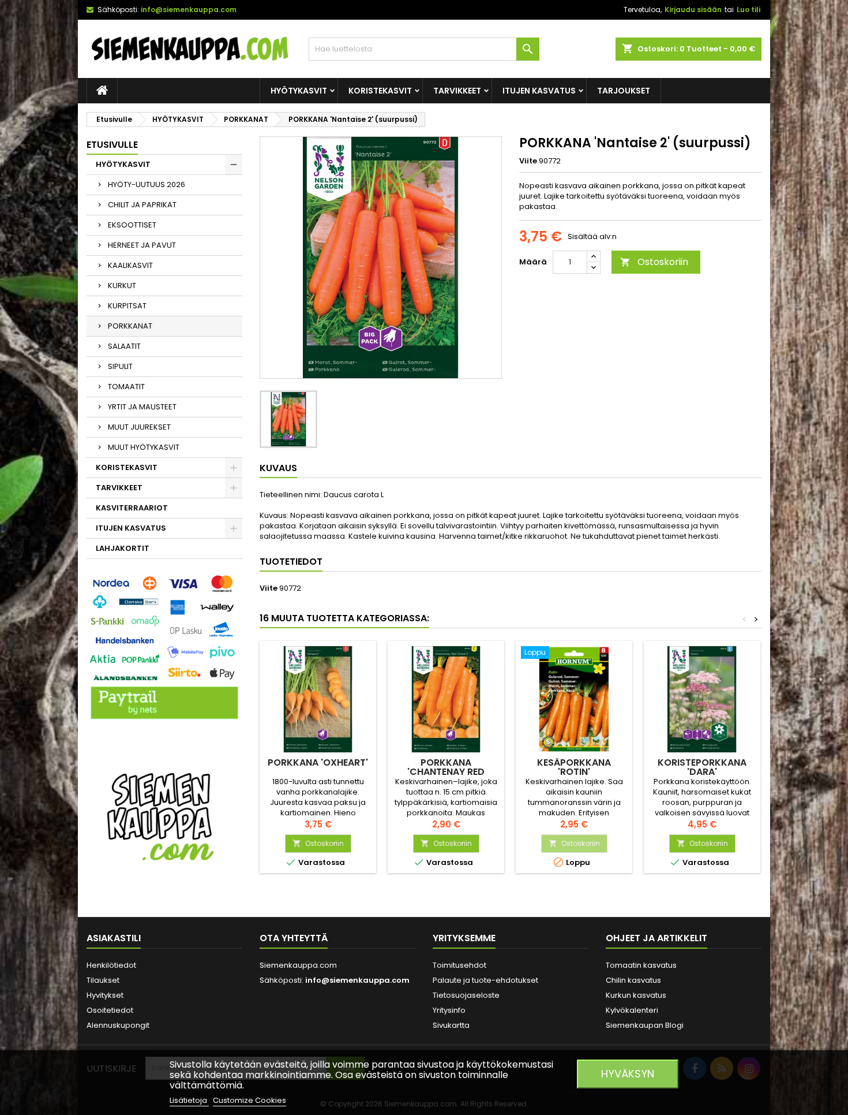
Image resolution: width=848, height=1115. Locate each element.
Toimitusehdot (459, 965)
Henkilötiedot (111, 965)
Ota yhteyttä (294, 938)
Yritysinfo (449, 1010)
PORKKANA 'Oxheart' (318, 762)
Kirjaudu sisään (693, 9)
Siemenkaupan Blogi (645, 1025)
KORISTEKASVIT (380, 90)
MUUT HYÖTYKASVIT (143, 447)
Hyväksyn (627, 1073)
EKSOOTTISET (132, 224)
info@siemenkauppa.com (189, 9)
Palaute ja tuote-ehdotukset (485, 980)
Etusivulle (112, 144)
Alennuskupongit (118, 1025)
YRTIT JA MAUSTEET (142, 406)
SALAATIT (124, 346)
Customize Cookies (249, 1100)
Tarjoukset (623, 90)
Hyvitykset (105, 995)
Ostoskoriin (654, 262)
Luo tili (748, 9)
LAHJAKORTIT (122, 548)
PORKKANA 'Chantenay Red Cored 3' (446, 772)
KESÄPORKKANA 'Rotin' (574, 767)
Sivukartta (451, 1025)
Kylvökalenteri (632, 1010)
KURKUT (122, 285)
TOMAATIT (126, 386)
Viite (528, 161)
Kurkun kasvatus (636, 995)
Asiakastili (114, 938)
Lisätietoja (189, 1100)
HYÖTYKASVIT (299, 90)
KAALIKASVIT (130, 265)
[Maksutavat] (164, 648)
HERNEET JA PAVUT (142, 245)
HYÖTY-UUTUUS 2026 (146, 184)
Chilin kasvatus (633, 980)
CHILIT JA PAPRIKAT (142, 204)
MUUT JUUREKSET (139, 427)
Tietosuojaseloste (466, 995)
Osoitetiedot (110, 1010)
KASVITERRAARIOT (132, 507)
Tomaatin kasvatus (641, 965)
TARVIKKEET (457, 90)
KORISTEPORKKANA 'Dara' (702, 767)
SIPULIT (120, 366)
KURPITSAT (127, 305)
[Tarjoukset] (164, 815)
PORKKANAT (130, 325)
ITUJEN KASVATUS (539, 90)
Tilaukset (103, 980)
